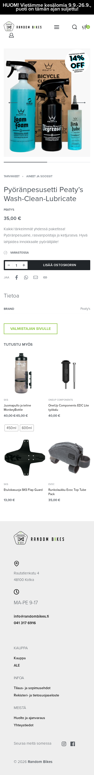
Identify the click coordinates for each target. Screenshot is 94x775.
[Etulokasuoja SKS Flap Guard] (25, 458)
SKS (6, 400)
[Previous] (13, 102)
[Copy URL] (45, 277)
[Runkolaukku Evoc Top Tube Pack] (69, 458)
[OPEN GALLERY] (47, 102)
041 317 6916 (25, 623)
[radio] (11, 428)
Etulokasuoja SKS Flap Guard (23, 490)
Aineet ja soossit (39, 176)
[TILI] (11, 35)
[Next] (81, 102)
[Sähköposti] (35, 277)
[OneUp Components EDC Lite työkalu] (69, 373)
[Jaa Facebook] (16, 277)
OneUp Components (60, 400)
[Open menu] (56, 27)
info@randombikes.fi (31, 616)
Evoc (51, 484)
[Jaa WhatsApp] (26, 277)
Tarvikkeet (12, 176)
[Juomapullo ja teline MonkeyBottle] (25, 373)
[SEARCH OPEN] (74, 27)
